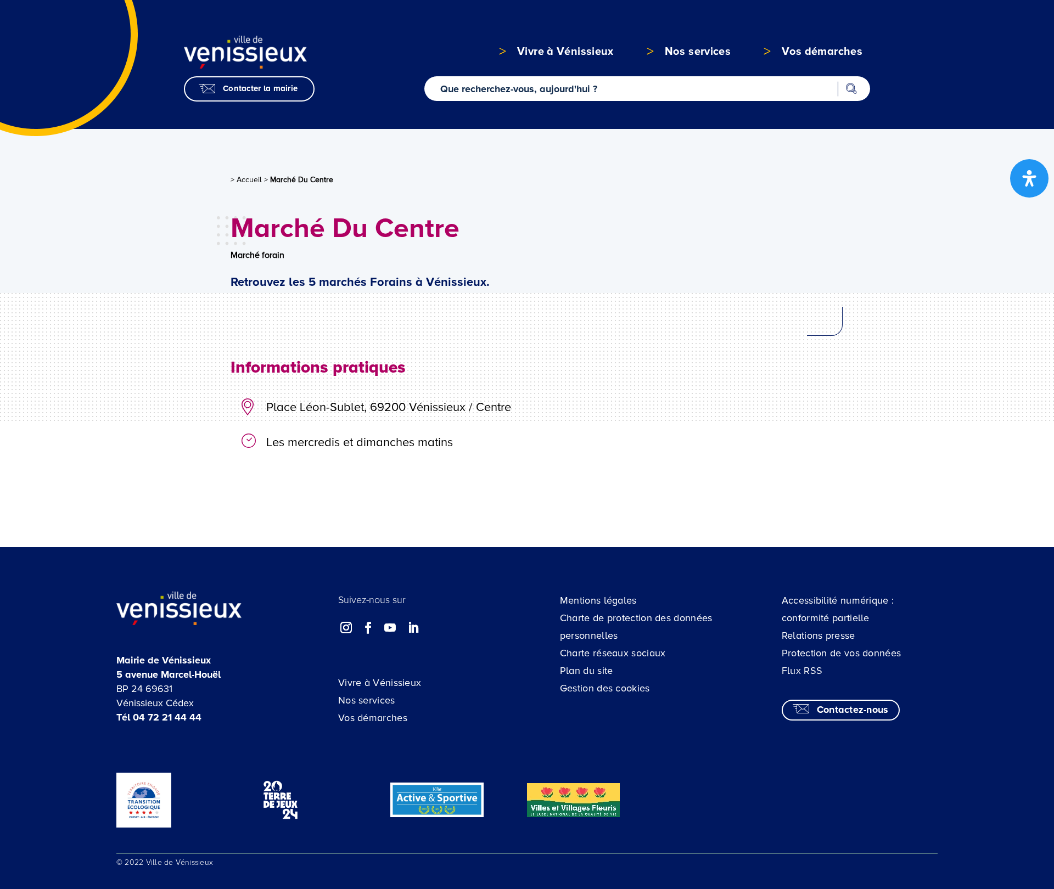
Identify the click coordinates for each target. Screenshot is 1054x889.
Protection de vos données (841, 653)
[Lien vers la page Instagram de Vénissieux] (346, 627)
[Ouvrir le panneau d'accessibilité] (1029, 178)
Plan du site (586, 671)
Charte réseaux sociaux (613, 653)
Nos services (366, 700)
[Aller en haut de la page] (979, 814)
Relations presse (818, 635)
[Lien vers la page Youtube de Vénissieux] (390, 627)
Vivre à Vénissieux (379, 683)
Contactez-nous (853, 710)
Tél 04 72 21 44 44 (158, 717)
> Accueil (246, 179)
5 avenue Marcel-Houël (168, 674)
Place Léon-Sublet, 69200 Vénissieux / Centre (388, 407)
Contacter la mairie (260, 88)
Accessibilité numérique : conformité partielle (838, 609)
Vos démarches (372, 718)
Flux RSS (802, 671)
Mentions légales (598, 600)
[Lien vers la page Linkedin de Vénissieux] (412, 627)
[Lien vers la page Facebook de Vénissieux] (368, 627)
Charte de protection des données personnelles (636, 627)
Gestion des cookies (605, 688)
